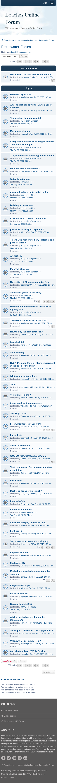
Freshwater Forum (16, 47)
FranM (23, 448)
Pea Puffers (16, 480)
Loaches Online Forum (22, 18)
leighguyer (25, 387)
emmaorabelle (27, 182)
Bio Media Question (20, 94)
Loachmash (25, 171)
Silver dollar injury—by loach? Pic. (28, 522)
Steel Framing (17, 352)
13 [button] (44, 61)
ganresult (24, 134)
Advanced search (11, 711)
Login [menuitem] (45, 3)
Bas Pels (24, 97)
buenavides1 (26, 77)
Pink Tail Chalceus (19, 269)
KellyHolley (25, 335)
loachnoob (25, 438)
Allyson (24, 588)
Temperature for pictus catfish (25, 118)
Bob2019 (24, 398)
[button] (19, 61)
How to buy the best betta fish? (26, 331)
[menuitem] (4, 777)
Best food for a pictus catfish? (26, 491)
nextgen (41, 774)
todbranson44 (26, 285)
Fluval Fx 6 (16, 435)
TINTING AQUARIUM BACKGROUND (28, 320)
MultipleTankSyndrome (30, 121)
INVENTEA (31, 774)
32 (47, 301)
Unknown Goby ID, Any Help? (25, 641)
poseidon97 (25, 379)
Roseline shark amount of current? (28, 218)
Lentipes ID (16, 531)
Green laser (25, 566)
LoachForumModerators (21, 52)
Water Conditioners (20, 179)
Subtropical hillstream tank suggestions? (31, 630)
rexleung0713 (26, 295)
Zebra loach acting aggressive (26, 403)
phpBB (14, 771)
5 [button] (37, 61)
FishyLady (25, 494)
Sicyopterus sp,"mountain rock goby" (30, 541)
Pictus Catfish (17, 501)
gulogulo (24, 654)
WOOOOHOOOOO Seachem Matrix (28, 456)
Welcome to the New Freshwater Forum (30, 74)
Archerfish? (16, 256)
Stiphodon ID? (17, 563)
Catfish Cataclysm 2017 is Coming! (28, 651)
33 (50, 301)
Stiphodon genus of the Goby (25, 292)
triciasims (24, 406)
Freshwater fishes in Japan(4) (25, 424)
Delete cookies (10, 716)
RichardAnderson (28, 512)
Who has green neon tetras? (25, 168)
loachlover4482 (27, 195)
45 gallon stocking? (20, 395)
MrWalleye (25, 644)
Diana (23, 473)
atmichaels (25, 633)
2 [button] (27, 61)
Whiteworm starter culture (23, 376)
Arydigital (24, 596)
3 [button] (30, 61)
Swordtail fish (17, 342)
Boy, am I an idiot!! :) (21, 604)
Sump (13, 384)
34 (53, 301)
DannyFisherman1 (28, 607)
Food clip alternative (21, 509)
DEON (23, 427)
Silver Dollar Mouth (20, 445)
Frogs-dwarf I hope (20, 585)
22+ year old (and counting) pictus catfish (32, 155)
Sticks (23, 232)
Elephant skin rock (20, 552)
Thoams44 (25, 416)
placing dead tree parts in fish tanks (29, 192)
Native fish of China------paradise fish (29, 282)
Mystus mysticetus (20, 131)
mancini (24, 345)
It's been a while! (19, 593)
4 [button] (34, 61)
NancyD (24, 577)
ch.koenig (25, 544)
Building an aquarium (21, 205)
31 (44, 301)
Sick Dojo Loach (18, 413)
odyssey (24, 534)
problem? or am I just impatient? (27, 229)
